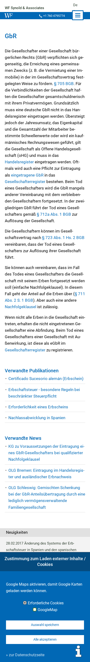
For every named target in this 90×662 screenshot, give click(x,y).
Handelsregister (19, 161)
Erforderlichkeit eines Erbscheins (38, 407)
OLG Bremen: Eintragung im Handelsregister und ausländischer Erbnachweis (46, 473)
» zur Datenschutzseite (25, 655)
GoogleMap (47, 610)
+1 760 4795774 (54, 16)
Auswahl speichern (45, 625)
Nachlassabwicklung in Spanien (36, 417)
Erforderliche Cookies (46, 603)
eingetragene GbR (27, 175)
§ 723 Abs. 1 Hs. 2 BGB (63, 237)
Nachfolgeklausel (21, 306)
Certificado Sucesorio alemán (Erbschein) (46, 378)
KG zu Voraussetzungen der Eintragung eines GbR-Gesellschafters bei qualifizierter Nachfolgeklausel (46, 453)
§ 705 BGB (64, 83)
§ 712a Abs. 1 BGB (54, 214)
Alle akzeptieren (45, 639)
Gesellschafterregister (25, 181)
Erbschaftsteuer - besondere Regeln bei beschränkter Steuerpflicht (44, 392)
